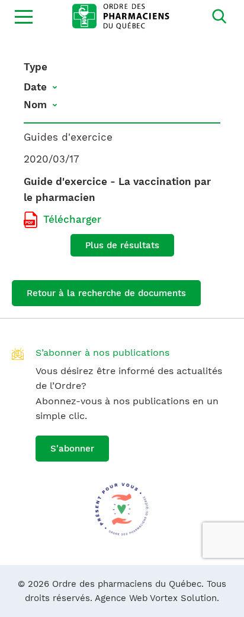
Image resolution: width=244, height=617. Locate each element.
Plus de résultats (122, 245)
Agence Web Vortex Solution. (157, 598)
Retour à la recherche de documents (106, 293)
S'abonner (72, 448)
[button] (24, 16)
